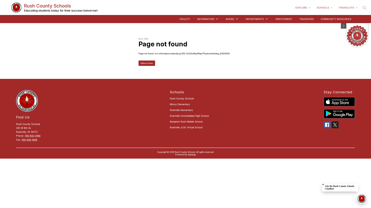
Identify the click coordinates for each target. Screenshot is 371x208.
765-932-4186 (32, 135)
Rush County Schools (182, 98)
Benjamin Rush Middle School (186, 121)
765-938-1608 (29, 139)
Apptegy (192, 154)
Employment (283, 19)
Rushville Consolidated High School (189, 115)
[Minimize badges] (343, 26)
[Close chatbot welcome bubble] (323, 184)
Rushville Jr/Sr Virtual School (186, 127)
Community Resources (336, 19)
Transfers (306, 19)
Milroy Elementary (180, 104)
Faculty (185, 19)
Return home (147, 63)
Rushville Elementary (181, 110)
